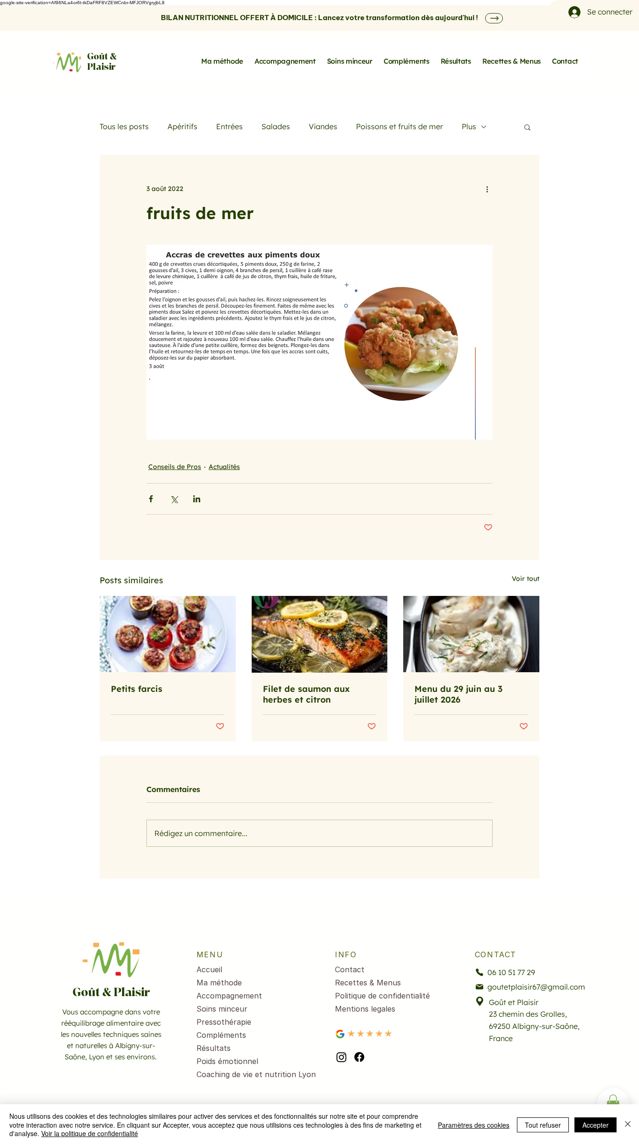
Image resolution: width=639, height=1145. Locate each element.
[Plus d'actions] (487, 188)
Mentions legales (365, 1008)
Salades (275, 126)
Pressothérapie (223, 1022)
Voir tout (525, 578)
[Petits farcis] (168, 634)
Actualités (224, 466)
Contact (349, 969)
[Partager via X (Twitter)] (173, 498)
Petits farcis (136, 688)
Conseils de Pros (174, 466)
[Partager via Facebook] (150, 498)
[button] (527, 127)
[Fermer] (627, 1125)
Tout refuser (543, 1125)
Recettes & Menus (368, 982)
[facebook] (359, 1057)
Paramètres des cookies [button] (473, 1125)
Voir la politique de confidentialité (89, 1133)
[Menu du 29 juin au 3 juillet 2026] (471, 634)
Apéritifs (182, 126)
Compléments (221, 1035)
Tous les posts (124, 126)
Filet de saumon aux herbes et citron (306, 694)
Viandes (323, 126)
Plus (469, 126)
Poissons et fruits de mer (399, 126)
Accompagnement (229, 995)
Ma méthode (219, 982)
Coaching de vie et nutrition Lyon (247, 1074)
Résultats (213, 1048)
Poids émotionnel (227, 1061)
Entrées (229, 126)
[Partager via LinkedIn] (196, 498)
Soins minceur (221, 1008)
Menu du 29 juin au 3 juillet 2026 (458, 694)
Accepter (595, 1125)
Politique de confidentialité (382, 995)
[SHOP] (494, 18)
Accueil (209, 969)
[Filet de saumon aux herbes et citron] (320, 634)
